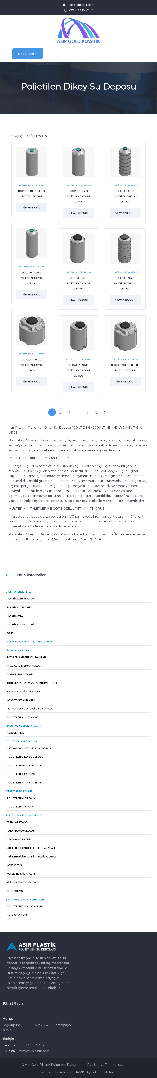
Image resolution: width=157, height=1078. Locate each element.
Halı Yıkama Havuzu (19, 839)
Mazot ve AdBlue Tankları (23, 725)
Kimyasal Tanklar (17, 650)
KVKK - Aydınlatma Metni (94, 1072)
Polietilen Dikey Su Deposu (32, 185)
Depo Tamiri (27, 54)
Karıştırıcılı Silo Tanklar (23, 691)
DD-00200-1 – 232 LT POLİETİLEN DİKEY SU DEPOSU (78, 196)
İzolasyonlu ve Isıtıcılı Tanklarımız (29, 641)
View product (32, 207)
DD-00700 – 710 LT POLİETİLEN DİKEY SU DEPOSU (125, 368)
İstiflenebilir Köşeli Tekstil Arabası (31, 847)
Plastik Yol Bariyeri (20, 624)
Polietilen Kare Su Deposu (25, 765)
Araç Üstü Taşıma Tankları (24, 665)
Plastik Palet (16, 615)
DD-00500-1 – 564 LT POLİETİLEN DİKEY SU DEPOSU (31, 365)
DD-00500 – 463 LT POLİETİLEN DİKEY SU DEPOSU (125, 283)
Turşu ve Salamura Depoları (25, 899)
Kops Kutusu (15, 865)
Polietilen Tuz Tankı (20, 806)
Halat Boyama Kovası (21, 830)
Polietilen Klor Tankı (21, 798)
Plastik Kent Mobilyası (21, 598)
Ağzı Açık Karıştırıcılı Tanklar (26, 657)
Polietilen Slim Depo (21, 774)
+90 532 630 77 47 (80, 10)
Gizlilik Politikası (60, 1072)
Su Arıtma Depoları (19, 791)
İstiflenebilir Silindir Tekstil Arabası (31, 856)
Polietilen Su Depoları (21, 741)
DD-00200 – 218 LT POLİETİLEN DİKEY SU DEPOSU (32, 194)
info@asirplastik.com (80, 4)
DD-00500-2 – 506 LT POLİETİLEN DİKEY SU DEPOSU (78, 370)
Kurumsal (38, 1072)
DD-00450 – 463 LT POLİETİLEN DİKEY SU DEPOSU (78, 283)
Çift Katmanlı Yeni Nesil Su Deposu (29, 748)
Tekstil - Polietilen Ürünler (24, 815)
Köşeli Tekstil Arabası (21, 873)
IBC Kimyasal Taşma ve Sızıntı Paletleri (32, 682)
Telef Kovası (15, 890)
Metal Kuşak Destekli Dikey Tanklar (30, 708)
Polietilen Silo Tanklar (23, 717)
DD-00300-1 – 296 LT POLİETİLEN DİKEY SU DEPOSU (31, 278)
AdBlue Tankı (15, 732)
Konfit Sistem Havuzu (21, 700)
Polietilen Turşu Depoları (25, 906)
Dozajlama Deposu (20, 674)
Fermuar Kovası (17, 822)
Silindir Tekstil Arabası (22, 882)
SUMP (10, 633)
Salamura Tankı (17, 915)
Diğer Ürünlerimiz (18, 591)
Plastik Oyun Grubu (20, 607)
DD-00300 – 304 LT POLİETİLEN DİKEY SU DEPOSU (125, 196)
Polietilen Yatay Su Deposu (25, 782)
